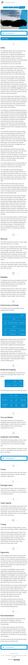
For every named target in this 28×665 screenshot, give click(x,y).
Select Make (5, 7)
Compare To (16, 7)
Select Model (11, 7)
